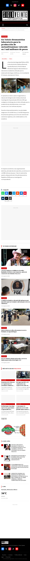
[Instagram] (15, 5)
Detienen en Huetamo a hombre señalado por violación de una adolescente (18, 458)
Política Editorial (18, 555)
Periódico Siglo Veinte (10, 559)
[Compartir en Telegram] (14, 193)
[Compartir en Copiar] (10, 198)
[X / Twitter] (11, 5)
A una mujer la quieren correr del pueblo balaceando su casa (23, 408)
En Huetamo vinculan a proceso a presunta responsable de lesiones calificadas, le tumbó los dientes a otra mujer (7, 410)
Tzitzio (10, 58)
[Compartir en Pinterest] (25, 193)
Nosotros (4, 555)
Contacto (10, 555)
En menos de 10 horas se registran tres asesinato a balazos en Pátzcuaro (8, 384)
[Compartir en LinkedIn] (21, 193)
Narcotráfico (4, 58)
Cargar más (3, 418)
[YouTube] (22, 5)
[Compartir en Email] (2, 198)
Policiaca (4, 36)
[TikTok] (18, 5)
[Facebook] (7, 5)
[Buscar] (27, 24)
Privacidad (8, 557)
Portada (3, 28)
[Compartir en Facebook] (6, 193)
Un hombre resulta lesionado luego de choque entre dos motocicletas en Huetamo (19, 466)
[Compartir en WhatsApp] (2, 193)
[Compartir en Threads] (6, 198)
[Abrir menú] (3, 25)
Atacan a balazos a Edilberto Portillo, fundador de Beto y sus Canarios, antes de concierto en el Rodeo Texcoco (18, 448)
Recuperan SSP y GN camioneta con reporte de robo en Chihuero (22, 384)
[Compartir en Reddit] (17, 193)
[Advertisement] (15, 145)
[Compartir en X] (10, 193)
